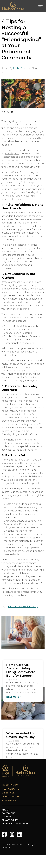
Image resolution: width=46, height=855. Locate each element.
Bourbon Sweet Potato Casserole (22, 336)
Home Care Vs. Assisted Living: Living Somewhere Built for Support (20, 670)
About (5, 810)
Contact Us (8, 813)
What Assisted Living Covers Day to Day (23, 735)
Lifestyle (8, 792)
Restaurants (10, 789)
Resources (9, 800)
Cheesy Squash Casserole (18, 333)
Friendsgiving (12, 153)
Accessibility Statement (16, 823)
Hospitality (10, 785)
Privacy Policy (10, 820)
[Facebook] (4, 834)
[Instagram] (12, 834)
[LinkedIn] (19, 834)
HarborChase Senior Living (19, 172)
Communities (10, 796)
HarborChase (20, 68)
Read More (12, 697)
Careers (6, 816)
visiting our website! (16, 595)
